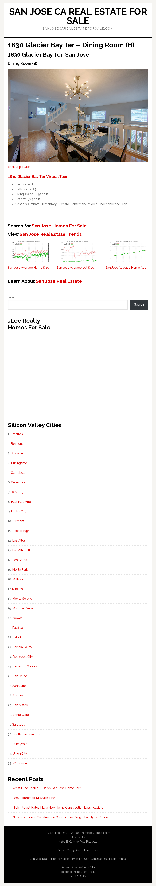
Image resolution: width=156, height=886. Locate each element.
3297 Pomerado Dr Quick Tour (34, 798)
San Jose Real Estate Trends (51, 234)
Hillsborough (21, 531)
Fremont (18, 521)
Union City (20, 753)
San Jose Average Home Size (28, 267)
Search (13, 297)
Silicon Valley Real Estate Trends (78, 850)
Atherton (16, 434)
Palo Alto (19, 637)
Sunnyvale (20, 744)
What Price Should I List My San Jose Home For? (47, 788)
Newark (18, 618)
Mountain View (22, 608)
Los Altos (19, 540)
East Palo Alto (21, 502)
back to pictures (19, 167)
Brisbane (17, 453)
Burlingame (19, 463)
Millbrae (17, 579)
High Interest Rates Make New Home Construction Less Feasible (58, 807)
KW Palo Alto (86, 867)
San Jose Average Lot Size (75, 267)
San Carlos (19, 686)
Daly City (17, 492)
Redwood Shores (25, 666)
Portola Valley (22, 647)
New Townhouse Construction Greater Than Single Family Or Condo (60, 817)
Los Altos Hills (22, 550)
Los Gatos (19, 560)
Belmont (17, 443)
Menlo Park (20, 569)
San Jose (19, 695)
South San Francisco (27, 734)
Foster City (18, 511)
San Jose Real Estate (59, 281)
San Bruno (20, 676)
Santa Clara (21, 715)
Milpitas (17, 589)
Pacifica (17, 627)
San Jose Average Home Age (125, 267)
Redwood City (23, 657)
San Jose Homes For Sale (59, 226)
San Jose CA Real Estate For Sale (78, 16)
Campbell (18, 473)
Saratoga (18, 724)
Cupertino (18, 482)
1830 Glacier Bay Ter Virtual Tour (38, 176)
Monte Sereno (22, 598)
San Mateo (20, 705)
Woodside (20, 763)
